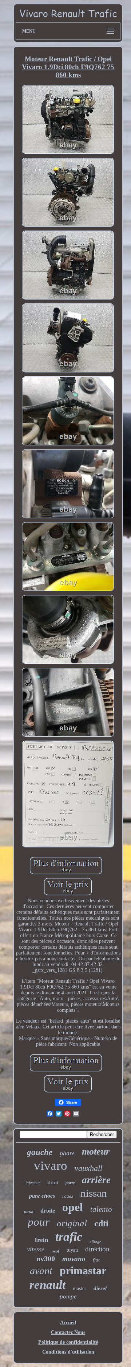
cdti (101, 1223)
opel (72, 1207)
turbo (28, 1212)
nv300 (45, 1259)
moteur (96, 1151)
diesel (100, 1288)
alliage (95, 1241)
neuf (55, 1251)
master (79, 1288)
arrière (96, 1180)
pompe (68, 1296)
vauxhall (88, 1168)
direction (97, 1249)
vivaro (50, 1166)
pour (38, 1221)
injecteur (32, 1182)
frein (41, 1239)
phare (67, 1153)
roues (67, 1196)
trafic (68, 1236)
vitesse (35, 1249)
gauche (39, 1152)
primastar (83, 1270)
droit (53, 1182)
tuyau (72, 1250)
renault (47, 1284)
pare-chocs (42, 1196)
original (72, 1223)
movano (74, 1259)
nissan (93, 1193)
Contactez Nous (68, 1332)
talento (101, 1209)
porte (70, 1182)
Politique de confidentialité (68, 1342)
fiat (96, 1260)
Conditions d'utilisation (68, 1352)
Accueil (68, 1322)
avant (41, 1270)
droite (47, 1210)
